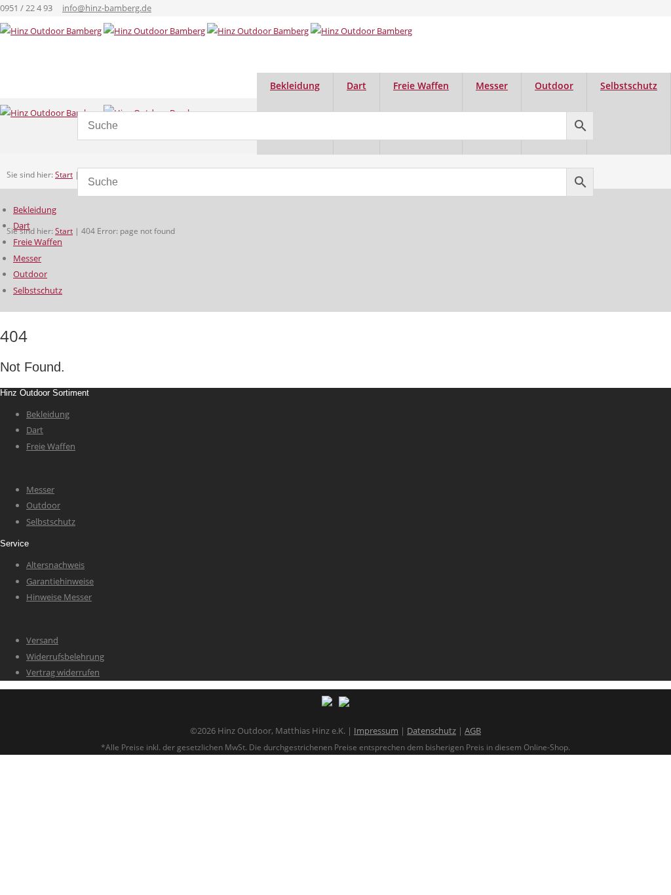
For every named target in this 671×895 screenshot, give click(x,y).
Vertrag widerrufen (63, 672)
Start (64, 231)
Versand (42, 640)
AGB (473, 730)
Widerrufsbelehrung (65, 656)
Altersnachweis (55, 565)
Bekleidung (34, 210)
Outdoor (30, 274)
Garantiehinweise (60, 581)
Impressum (376, 730)
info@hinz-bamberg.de (106, 8)
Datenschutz (431, 730)
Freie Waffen (37, 242)
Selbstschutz (628, 85)
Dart (21, 225)
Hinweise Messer (59, 597)
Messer (27, 258)
